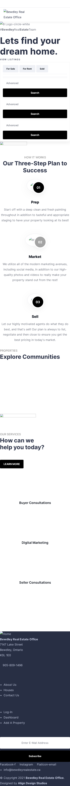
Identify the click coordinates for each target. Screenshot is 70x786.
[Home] (5, 634)
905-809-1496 (13, 665)
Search (35, 92)
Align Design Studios (32, 783)
